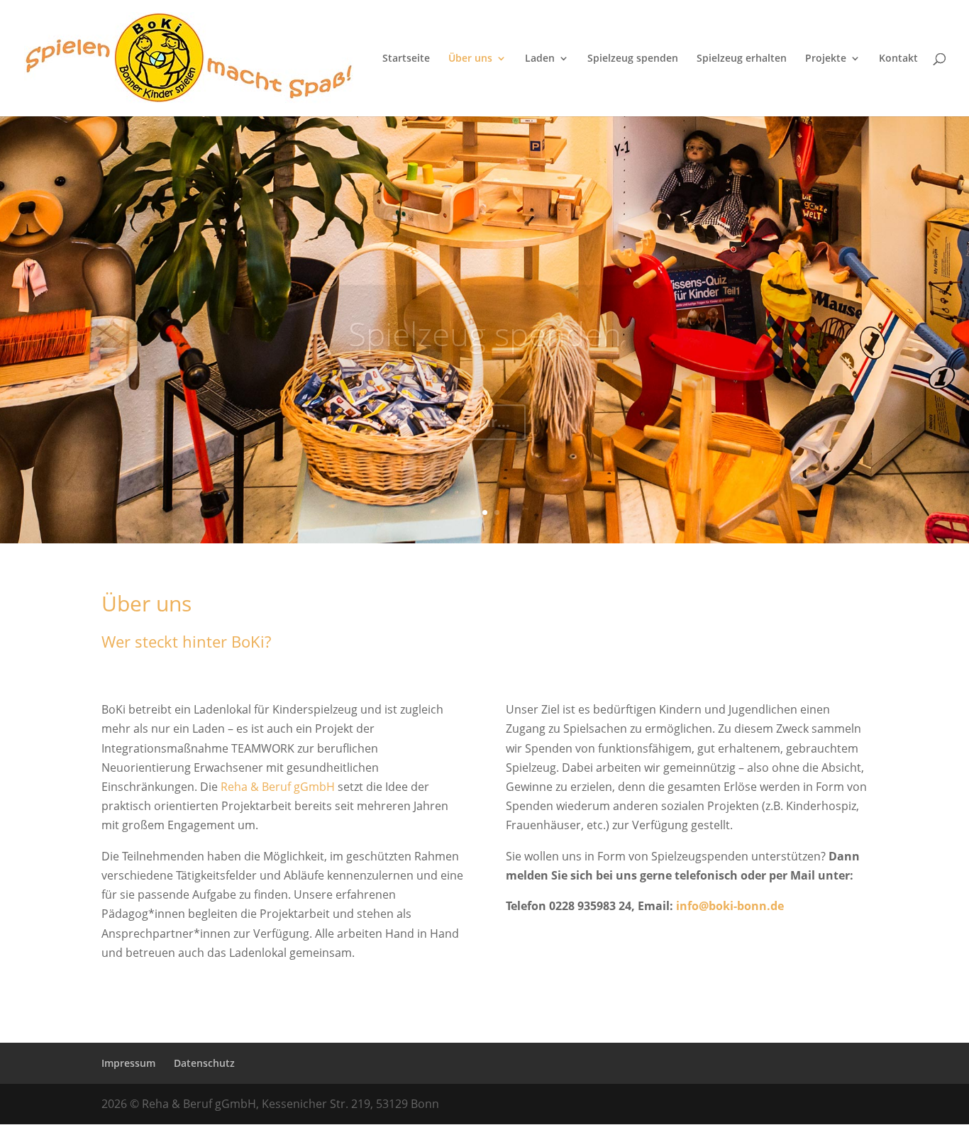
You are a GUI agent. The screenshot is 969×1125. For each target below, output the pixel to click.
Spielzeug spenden (632, 59)
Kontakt (898, 59)
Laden (540, 59)
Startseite (406, 59)
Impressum (128, 1063)
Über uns (470, 59)
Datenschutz (204, 1063)
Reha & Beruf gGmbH (278, 786)
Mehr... (485, 389)
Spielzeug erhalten (742, 59)
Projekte (825, 59)
